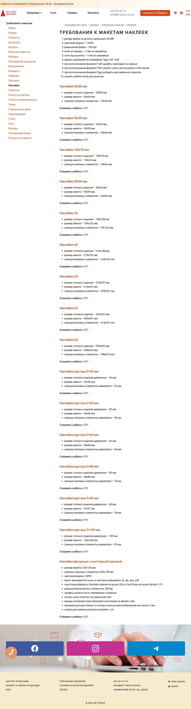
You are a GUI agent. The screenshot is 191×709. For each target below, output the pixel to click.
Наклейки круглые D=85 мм (79, 498)
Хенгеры (13, 128)
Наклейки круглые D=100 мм (80, 530)
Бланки (12, 32)
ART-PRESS (99, 703)
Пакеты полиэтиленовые (22, 99)
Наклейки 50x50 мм (73, 86)
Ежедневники (16, 66)
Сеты (11, 123)
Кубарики (13, 75)
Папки (11, 104)
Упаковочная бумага (19, 133)
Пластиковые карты (19, 109)
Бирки (11, 28)
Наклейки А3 (69, 308)
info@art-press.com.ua (122, 14)
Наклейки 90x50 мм (73, 118)
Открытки (13, 90)
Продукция (33, 13)
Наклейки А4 (69, 276)
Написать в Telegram (155, 13)
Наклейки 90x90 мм (73, 181)
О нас (53, 12)
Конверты (14, 71)
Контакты (93, 12)
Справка (72, 12)
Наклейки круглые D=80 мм (79, 466)
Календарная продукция (22, 61)
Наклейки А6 (69, 213)
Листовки (13, 80)
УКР (188, 11)
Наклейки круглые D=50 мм (79, 403)
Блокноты (14, 37)
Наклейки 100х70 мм (74, 150)
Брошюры (14, 42)
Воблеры (13, 56)
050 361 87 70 (118, 11)
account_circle (181, 13)
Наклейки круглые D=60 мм (79, 435)
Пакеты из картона (18, 95)
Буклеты (13, 47)
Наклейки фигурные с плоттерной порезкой (91, 561)
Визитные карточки (19, 52)
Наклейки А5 (69, 245)
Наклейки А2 (69, 340)
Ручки (11, 118)
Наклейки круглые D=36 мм (79, 371)
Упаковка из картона (19, 138)
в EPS (85, 108)
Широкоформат (17, 114)
